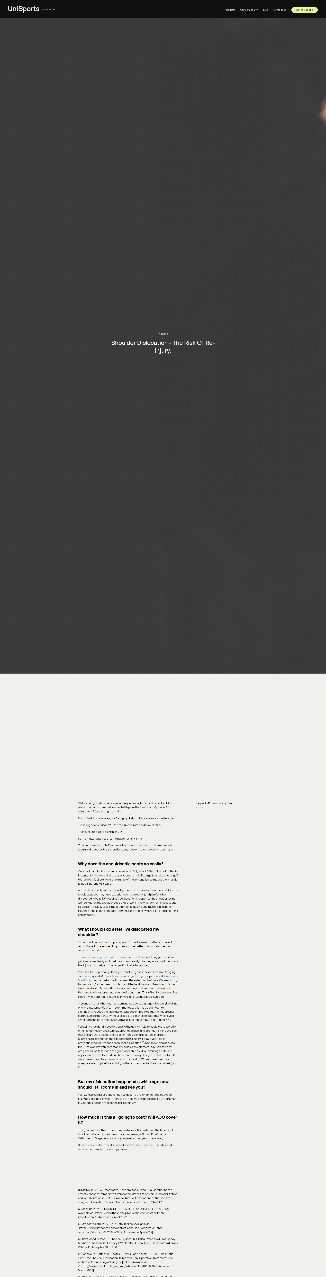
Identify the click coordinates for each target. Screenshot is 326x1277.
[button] (249, 9)
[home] (31, 7)
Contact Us (279, 9)
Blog (265, 9)
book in (141, 1145)
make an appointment (99, 957)
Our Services (247, 9)
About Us (230, 9)
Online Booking (304, 9)
